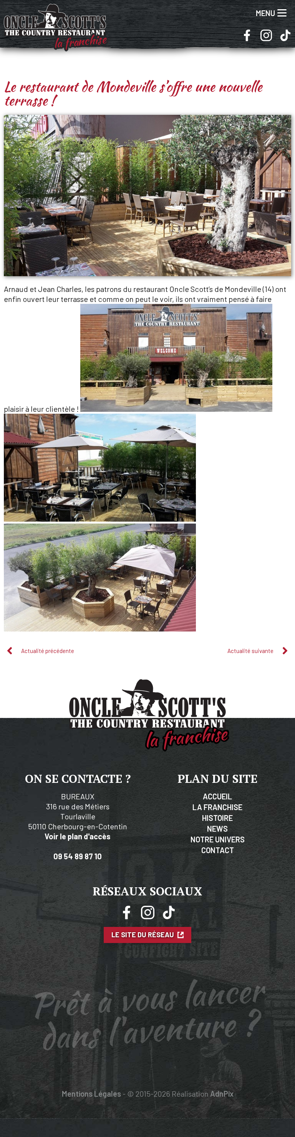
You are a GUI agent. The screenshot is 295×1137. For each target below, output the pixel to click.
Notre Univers (218, 839)
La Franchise (217, 807)
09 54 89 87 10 (77, 856)
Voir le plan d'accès (78, 836)
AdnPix (222, 1093)
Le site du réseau (143, 935)
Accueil (217, 796)
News (217, 828)
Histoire (217, 817)
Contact (217, 850)
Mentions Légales (91, 1093)
